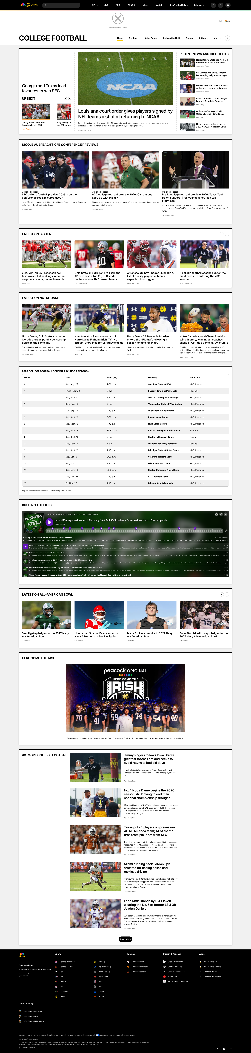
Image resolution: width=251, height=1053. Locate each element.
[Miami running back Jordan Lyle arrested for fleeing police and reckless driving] (95, 876)
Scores (189, 38)
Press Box (69, 1035)
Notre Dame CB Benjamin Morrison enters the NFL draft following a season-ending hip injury (148, 339)
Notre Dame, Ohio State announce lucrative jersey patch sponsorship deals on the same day (44, 339)
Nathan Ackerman (186, 357)
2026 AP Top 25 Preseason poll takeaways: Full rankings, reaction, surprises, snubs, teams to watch (43, 276)
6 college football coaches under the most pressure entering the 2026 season (203, 276)
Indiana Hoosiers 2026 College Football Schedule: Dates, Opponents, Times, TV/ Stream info (211, 99)
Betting (202, 38)
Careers (29, 1035)
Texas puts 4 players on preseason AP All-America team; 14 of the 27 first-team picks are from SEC (149, 831)
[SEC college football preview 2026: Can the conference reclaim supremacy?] (55, 170)
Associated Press (84, 130)
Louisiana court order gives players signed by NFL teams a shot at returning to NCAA (125, 114)
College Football (30, 191)
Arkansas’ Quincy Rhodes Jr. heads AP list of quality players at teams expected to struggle (151, 276)
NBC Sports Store (58, 1035)
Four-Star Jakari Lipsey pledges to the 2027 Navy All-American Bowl (204, 635)
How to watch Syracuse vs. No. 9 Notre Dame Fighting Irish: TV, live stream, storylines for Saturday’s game (99, 339)
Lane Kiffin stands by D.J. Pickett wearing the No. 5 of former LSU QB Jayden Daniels (150, 904)
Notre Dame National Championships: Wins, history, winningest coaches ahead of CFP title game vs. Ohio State (204, 339)
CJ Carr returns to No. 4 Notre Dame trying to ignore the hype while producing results (211, 74)
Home (120, 38)
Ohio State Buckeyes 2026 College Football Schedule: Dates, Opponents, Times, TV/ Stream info (211, 112)
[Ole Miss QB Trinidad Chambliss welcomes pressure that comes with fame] (187, 88)
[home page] (29, 5)
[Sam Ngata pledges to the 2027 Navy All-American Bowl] (46, 614)
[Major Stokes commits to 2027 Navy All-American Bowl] (151, 614)
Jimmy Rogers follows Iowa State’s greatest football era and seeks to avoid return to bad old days (149, 759)
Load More (125, 939)
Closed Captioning (40, 1035)
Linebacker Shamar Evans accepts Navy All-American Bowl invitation (96, 635)
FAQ (49, 1035)
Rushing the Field (171, 38)
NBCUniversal (32, 1039)
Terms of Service (129, 1035)
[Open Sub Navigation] (98, 5)
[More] (213, 5)
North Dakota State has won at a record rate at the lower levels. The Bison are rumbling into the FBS (212, 61)
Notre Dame (150, 38)
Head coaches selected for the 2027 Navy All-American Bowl (211, 125)
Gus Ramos (200, 130)
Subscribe (24, 975)
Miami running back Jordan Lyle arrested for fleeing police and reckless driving (147, 868)
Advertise (22, 1035)
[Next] (69, 98)
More (216, 38)
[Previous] (65, 98)
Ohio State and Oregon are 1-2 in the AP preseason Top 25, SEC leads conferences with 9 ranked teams (97, 276)
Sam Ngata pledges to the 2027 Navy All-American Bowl (45, 635)
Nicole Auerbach (28, 209)
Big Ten (133, 38)
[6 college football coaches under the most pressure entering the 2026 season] (204, 254)
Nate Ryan (78, 354)
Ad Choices (78, 1035)
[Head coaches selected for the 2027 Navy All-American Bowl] (187, 127)
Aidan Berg (200, 105)
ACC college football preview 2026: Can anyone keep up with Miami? (122, 196)
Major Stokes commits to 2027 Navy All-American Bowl (150, 635)
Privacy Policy (89, 1035)
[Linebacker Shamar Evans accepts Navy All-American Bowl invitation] (99, 614)
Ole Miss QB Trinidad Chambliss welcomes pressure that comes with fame (212, 86)
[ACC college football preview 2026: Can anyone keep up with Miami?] (125, 170)
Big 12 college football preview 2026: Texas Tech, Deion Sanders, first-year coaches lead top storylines (193, 197)
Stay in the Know (26, 965)
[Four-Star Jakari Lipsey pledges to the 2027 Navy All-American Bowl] (204, 614)
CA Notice (118, 1035)
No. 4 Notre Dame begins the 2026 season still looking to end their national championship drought (149, 794)
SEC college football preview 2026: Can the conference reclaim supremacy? (49, 196)
